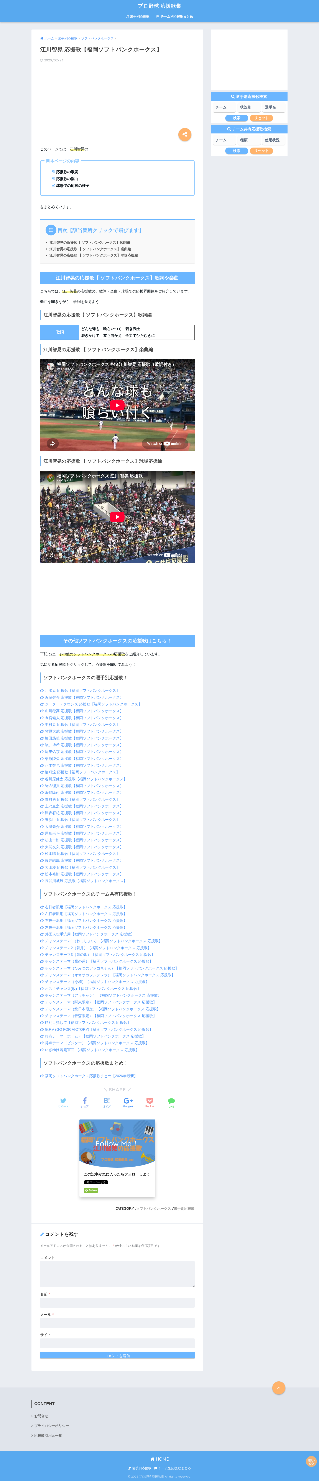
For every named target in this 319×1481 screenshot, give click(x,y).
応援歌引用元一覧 (48, 1435)
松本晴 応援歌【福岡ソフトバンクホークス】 (82, 854)
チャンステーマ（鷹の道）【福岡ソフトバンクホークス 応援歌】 (98, 961)
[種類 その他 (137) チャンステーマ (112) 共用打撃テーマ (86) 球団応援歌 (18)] (249, 141)
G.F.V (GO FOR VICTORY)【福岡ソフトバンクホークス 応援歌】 (98, 1029)
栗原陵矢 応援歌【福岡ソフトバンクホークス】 (83, 759)
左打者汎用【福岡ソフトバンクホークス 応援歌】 (85, 914)
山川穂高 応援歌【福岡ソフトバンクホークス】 (83, 711)
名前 (45, 1294)
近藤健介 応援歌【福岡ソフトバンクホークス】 (83, 697)
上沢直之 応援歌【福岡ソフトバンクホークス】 (83, 806)
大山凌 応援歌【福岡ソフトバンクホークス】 (82, 867)
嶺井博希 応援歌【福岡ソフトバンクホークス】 (83, 745)
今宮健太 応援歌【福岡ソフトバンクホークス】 (83, 718)
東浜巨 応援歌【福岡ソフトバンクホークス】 (82, 820)
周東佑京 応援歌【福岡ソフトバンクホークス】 (83, 752)
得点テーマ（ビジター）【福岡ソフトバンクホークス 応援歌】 (96, 1043)
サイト (45, 1335)
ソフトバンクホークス (153, 1208)
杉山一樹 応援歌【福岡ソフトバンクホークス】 (83, 840)
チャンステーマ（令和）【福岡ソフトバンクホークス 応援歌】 (96, 982)
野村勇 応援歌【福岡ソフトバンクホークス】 (82, 799)
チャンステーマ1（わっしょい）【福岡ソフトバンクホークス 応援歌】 (103, 941)
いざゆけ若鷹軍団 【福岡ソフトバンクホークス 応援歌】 (91, 1050)
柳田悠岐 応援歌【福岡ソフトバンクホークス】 (83, 738)
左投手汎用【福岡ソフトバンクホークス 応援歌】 (85, 927)
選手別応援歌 (139, 16)
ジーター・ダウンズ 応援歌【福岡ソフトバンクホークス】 (93, 704)
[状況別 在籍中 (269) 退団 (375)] (249, 108)
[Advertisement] (117, 100)
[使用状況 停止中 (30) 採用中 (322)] (273, 141)
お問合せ (41, 1416)
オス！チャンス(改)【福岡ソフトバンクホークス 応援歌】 (92, 989)
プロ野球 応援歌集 (159, 6)
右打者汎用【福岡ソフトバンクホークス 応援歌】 (85, 907)
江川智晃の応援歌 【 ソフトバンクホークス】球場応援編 (93, 255)
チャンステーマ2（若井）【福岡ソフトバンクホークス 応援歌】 (97, 948)
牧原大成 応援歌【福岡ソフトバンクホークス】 (83, 731)
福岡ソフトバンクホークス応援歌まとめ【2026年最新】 (91, 1076)
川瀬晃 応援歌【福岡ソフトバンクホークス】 (82, 691)
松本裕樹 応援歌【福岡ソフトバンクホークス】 (83, 874)
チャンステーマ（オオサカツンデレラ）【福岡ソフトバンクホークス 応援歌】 (109, 975)
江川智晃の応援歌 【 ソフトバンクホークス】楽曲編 (90, 249)
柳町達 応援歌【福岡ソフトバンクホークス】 (82, 772)
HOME (162, 1459)
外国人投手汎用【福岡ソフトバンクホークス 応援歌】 (89, 934)
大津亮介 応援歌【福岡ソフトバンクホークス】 (83, 827)
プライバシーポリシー (51, 1426)
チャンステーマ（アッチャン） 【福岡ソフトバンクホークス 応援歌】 (102, 995)
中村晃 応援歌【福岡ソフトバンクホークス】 (82, 725)
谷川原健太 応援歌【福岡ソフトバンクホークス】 (85, 779)
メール (47, 1315)
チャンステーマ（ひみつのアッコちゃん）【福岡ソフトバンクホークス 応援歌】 (111, 968)
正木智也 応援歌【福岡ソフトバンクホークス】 (83, 765)
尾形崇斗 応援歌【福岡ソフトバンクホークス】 (83, 833)
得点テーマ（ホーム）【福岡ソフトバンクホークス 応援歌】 (95, 1036)
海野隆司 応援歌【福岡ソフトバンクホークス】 (83, 793)
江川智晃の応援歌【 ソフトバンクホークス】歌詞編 (89, 242)
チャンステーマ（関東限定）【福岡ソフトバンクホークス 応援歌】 (100, 1002)
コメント (47, 1258)
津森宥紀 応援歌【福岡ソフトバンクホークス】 (83, 813)
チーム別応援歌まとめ (176, 16)
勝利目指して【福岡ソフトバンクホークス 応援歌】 (87, 1023)
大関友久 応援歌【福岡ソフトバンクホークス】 (83, 847)
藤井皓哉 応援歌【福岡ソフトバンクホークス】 (83, 860)
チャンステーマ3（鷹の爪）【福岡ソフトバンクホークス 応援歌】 (99, 955)
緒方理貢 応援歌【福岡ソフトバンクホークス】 (83, 786)
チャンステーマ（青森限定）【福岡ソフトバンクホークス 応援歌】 (100, 1016)
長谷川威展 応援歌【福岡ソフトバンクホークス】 (85, 881)
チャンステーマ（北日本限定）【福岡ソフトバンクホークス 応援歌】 (102, 1009)
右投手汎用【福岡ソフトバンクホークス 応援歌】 (85, 921)
